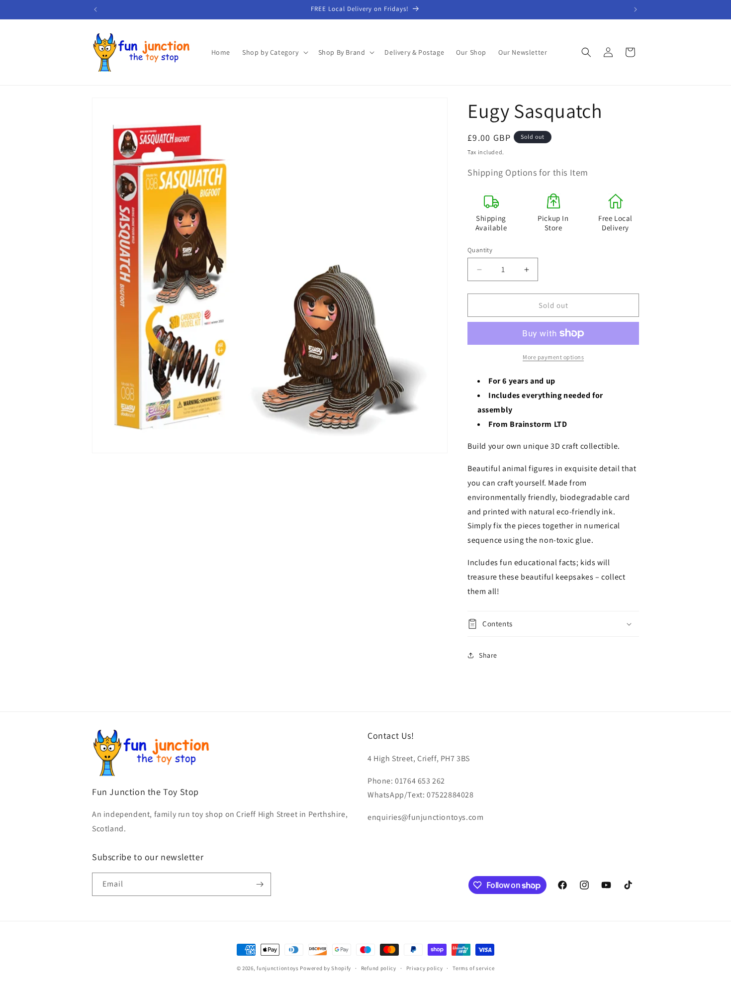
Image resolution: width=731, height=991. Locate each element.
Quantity (479, 250)
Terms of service (473, 968)
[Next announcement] (635, 9)
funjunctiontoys (278, 968)
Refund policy (378, 968)
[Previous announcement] (95, 9)
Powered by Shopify (325, 968)
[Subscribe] (260, 884)
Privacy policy (424, 968)
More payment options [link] (553, 357)
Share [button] (488, 655)
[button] (274, 52)
